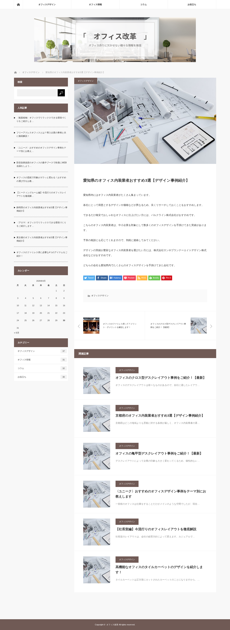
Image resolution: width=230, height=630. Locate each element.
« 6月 (16, 333)
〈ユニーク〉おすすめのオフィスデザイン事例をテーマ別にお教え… (41, 149)
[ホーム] (18, 4)
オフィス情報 (95, 4)
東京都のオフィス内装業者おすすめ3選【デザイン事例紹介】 (42, 239)
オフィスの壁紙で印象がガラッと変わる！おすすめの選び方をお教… (41, 179)
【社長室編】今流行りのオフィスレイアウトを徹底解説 (156, 529)
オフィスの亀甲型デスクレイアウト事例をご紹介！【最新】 (159, 453)
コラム (143, 4)
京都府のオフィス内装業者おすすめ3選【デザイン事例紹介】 (160, 415)
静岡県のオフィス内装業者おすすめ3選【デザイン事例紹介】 (42, 209)
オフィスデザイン (47, 4)
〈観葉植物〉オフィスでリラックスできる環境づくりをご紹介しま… (41, 119)
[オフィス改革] (115, 61)
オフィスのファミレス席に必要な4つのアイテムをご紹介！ (42, 254)
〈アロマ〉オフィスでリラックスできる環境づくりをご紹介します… (41, 224)
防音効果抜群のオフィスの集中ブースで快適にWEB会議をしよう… (42, 164)
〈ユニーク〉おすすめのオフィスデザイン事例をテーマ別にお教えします (161, 493)
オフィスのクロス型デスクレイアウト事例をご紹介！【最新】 (161, 377)
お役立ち (192, 4)
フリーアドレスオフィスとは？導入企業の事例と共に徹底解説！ (41, 134)
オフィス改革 (112, 625)
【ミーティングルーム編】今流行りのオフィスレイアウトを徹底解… (41, 194)
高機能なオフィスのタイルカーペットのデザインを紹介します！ (159, 569)
